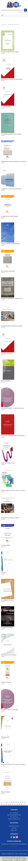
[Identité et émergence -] (7, 369)
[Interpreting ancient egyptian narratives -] (7, 506)
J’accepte (24, 860)
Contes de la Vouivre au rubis (8, 462)
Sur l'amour (3, 572)
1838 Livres (4, 24)
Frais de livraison (14, 817)
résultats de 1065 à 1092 (13, 24)
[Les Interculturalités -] (7, 534)
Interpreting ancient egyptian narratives (10, 517)
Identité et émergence (6, 380)
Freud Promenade (5, 737)
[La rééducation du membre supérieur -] (7, 205)
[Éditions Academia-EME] (14, 4)
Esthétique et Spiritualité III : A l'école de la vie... (12, 298)
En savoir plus (17, 860)
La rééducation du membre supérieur (9, 216)
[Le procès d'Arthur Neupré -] (7, 616)
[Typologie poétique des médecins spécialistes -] (7, 314)
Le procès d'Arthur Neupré (7, 627)
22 (7, 802)
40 (21, 804)
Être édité (14, 828)
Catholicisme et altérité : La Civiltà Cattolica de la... (13, 408)
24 (11, 802)
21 (5, 802)
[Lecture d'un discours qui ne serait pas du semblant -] (7, 753)
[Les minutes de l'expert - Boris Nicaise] (7, 342)
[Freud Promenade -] (7, 726)
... (3, 802)
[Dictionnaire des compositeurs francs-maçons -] (7, 68)
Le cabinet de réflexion (6, 106)
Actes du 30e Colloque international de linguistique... (13, 435)
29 (22, 802)
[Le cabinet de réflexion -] (7, 95)
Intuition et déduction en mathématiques (10, 243)
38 (17, 804)
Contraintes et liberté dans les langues (10, 51)
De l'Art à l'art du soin (6, 682)
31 (2, 804)
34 (8, 804)
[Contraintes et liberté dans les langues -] (7, 40)
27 (18, 802)
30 (24, 802)
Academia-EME (10, 853)
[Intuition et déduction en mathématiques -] (7, 232)
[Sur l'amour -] (7, 561)
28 (20, 802)
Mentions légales (23, 853)
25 (14, 802)
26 (16, 802)
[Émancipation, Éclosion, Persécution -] (7, 698)
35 (10, 804)
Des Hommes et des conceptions (8, 654)
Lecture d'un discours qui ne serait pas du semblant (13, 764)
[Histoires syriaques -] (7, 780)
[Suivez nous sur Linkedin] (14, 837)
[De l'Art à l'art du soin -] (7, 671)
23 (9, 802)
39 (19, 804)
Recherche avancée (22, 12)
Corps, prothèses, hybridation (8, 271)
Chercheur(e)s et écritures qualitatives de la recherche (13, 161)
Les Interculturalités (5, 545)
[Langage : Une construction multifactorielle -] (7, 177)
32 (4, 804)
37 (15, 804)
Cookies (16, 853)
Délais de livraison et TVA (14, 819)
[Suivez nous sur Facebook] (11, 837)
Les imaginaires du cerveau (7, 600)
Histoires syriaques (5, 791)
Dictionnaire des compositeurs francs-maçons (11, 79)
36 (13, 804)
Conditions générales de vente (14, 815)
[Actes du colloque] (7, 479)
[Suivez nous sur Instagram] (17, 837)
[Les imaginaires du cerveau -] (7, 588)
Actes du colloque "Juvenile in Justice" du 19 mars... (13, 490)
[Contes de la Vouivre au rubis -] (7, 451)
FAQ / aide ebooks (14, 812)
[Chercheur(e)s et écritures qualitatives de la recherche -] (7, 150)
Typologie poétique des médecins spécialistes (12, 325)
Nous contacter (14, 846)
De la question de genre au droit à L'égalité (11, 134)
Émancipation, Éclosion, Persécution (9, 709)
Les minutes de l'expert (6, 353)
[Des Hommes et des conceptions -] (7, 643)
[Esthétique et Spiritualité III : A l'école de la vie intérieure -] (7, 287)
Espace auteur (14, 830)
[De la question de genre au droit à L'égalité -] (7, 122)
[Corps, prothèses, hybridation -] (7, 260)
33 (6, 804)
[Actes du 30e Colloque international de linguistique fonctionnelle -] (7, 424)
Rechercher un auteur (14, 826)
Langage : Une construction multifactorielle (11, 188)
